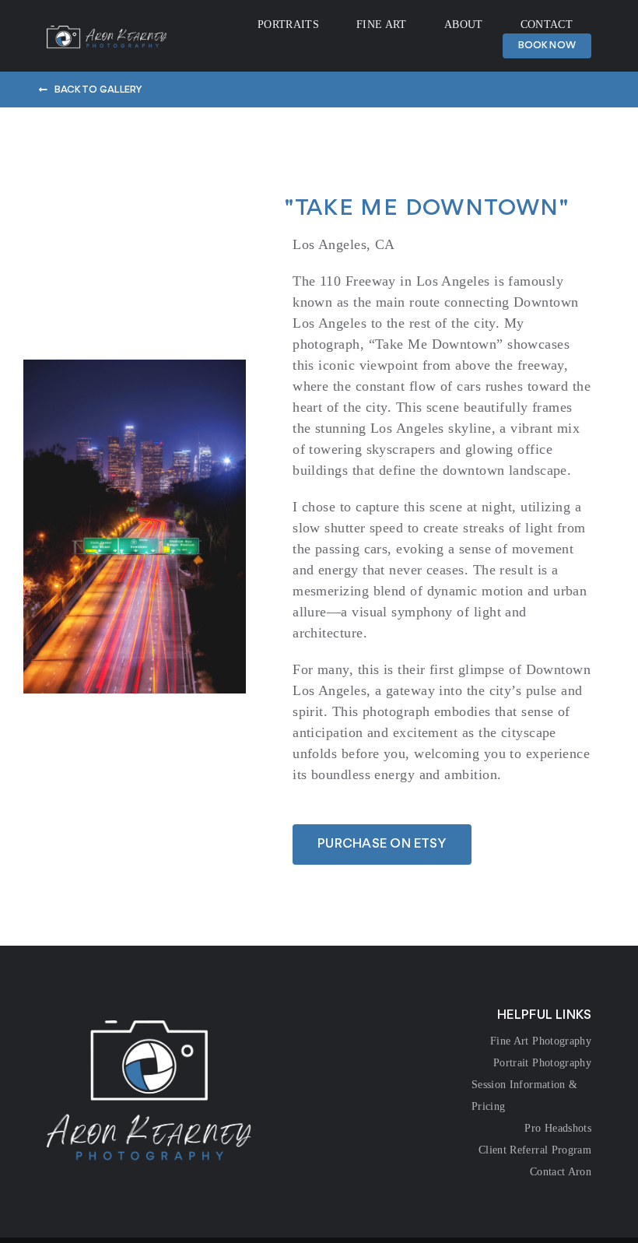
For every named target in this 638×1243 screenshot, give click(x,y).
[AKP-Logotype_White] (107, 32)
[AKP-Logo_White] (149, 1027)
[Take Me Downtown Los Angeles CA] (134, 366)
